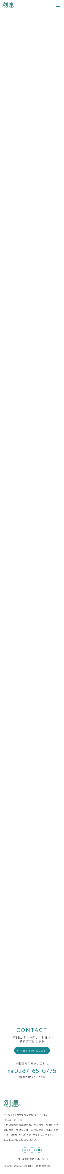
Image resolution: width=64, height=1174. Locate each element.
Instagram (25, 1150)
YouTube (39, 1150)
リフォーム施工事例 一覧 (25, 631)
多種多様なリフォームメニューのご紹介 (8, 5)
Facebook (32, 1150)
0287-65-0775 (32, 1071)
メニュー (58, 5)
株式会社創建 (12, 1103)
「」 (32, 1159)
